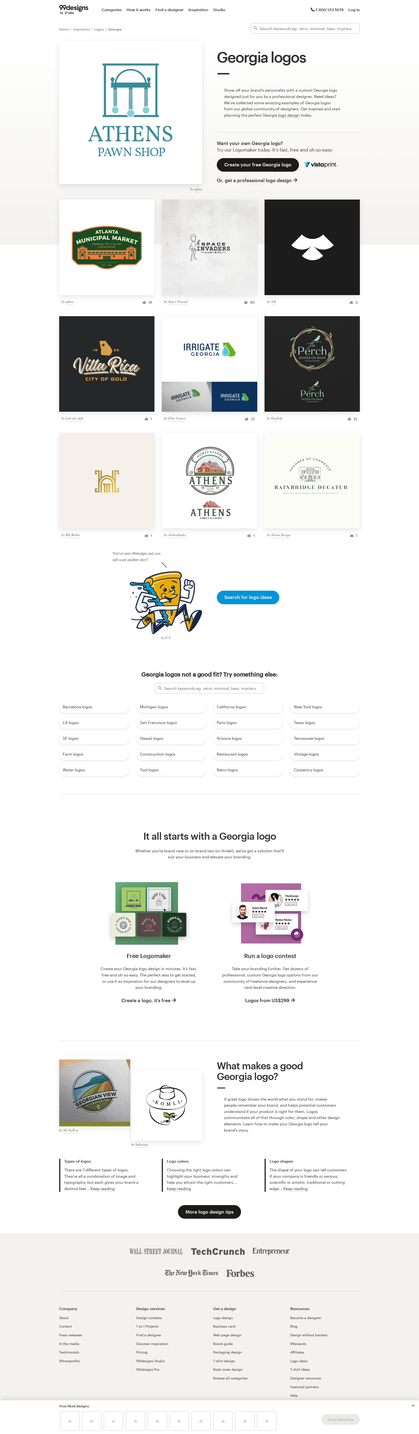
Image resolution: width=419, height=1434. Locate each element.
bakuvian (142, 1144)
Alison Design (280, 534)
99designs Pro (147, 1369)
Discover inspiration (152, 1344)
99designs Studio (150, 1361)
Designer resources (305, 1378)
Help (294, 1395)
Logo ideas (299, 1361)
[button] (413, 1406)
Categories (112, 9)
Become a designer (305, 1318)
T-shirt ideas (300, 1369)
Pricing (141, 1352)
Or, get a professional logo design (254, 180)
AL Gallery (71, 1130)
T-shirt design (224, 1361)
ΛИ (273, 301)
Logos (99, 29)
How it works (139, 9)
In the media (69, 1344)
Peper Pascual (178, 301)
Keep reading (102, 1188)
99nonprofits (69, 1361)
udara (198, 189)
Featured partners (304, 1387)
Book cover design (227, 1369)
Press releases (70, 1335)
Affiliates (297, 1352)
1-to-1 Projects (147, 1326)
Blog (294, 1326)
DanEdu (276, 418)
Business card (224, 1326)
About (64, 1318)
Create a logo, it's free (145, 1000)
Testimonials (69, 1352)
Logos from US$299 (267, 1000)
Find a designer (169, 9)
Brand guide (223, 1344)
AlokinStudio (177, 534)
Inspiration (198, 9)
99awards (298, 1344)
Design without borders (309, 1335)
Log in (354, 9)
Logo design (223, 1318)
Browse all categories (230, 1378)
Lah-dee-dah (74, 418)
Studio (219, 9)
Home (64, 29)
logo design (289, 115)
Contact (65, 1326)
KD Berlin (73, 534)
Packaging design (227, 1352)
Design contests (149, 1318)
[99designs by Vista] (73, 10)
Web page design (227, 1335)
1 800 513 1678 (330, 9)
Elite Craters (177, 418)
